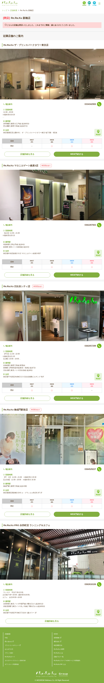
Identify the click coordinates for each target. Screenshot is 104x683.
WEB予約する (76, 154)
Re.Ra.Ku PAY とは (60, 664)
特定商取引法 (58, 645)
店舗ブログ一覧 (59, 656)
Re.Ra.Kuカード (10, 656)
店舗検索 (13, 10)
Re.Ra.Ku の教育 (59, 649)
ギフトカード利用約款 (12, 664)
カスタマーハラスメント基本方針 (15, 660)
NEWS (56, 634)
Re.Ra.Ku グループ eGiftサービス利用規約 (67, 660)
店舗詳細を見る (27, 154)
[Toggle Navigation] (99, 3)
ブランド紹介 (9, 653)
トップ (4, 10)
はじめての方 (9, 649)
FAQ (6, 637)
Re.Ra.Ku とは (58, 653)
